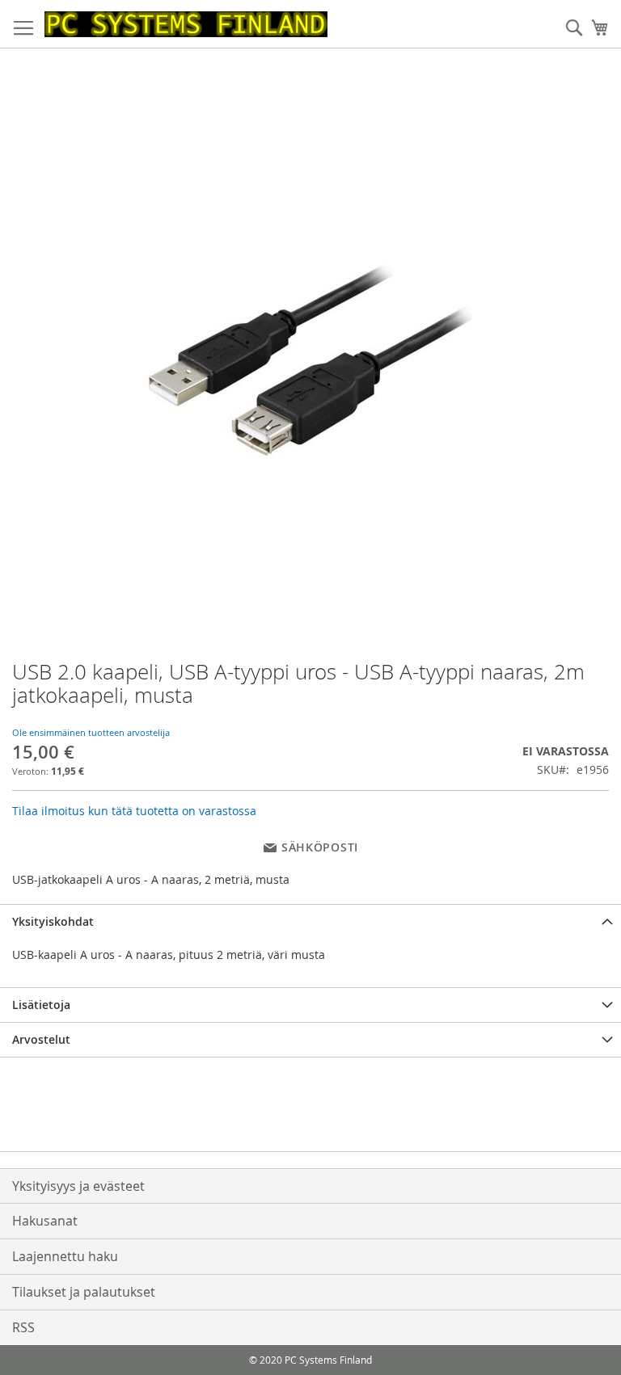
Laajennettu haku (65, 1256)
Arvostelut (41, 1039)
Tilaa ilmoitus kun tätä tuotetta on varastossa (134, 810)
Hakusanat (45, 1221)
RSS (23, 1327)
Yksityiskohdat (53, 921)
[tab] (310, 921)
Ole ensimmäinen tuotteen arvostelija (91, 732)
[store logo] (185, 24)
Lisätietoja (41, 1004)
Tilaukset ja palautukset (83, 1292)
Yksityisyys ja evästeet (78, 1186)
